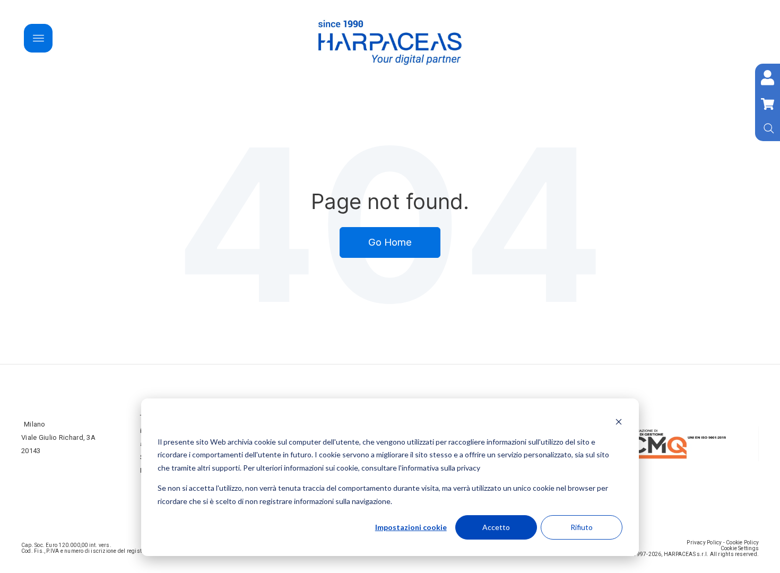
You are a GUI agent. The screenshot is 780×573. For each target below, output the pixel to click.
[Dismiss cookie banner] (618, 421)
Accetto (496, 527)
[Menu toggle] (38, 38)
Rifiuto (581, 527)
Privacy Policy (704, 542)
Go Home (390, 242)
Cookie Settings (740, 548)
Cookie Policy (742, 542)
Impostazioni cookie (411, 527)
